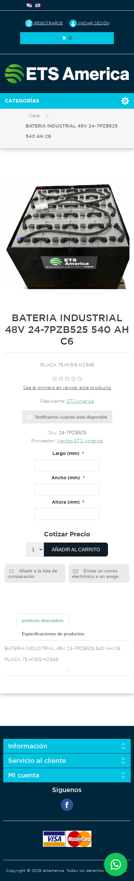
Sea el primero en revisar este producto (67, 387)
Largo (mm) (65, 453)
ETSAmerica (80, 401)
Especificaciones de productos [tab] (53, 633)
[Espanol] (29, 5)
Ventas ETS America (80, 440)
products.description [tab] (42, 620)
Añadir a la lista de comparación (32, 573)
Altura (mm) (66, 502)
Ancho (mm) (65, 477)
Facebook (67, 805)
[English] (38, 5)
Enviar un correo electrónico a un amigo (95, 573)
